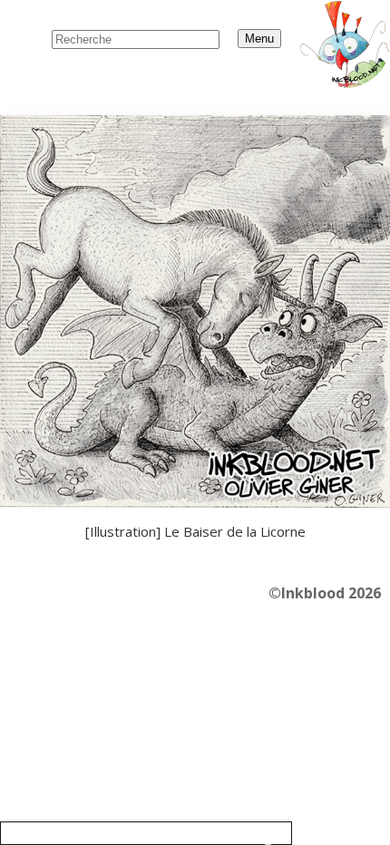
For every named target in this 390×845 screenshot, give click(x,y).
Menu (259, 38)
